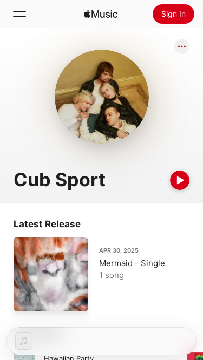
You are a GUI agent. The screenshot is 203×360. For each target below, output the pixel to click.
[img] (100, 14)
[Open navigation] (19, 14)
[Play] (179, 180)
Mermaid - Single (132, 263)
